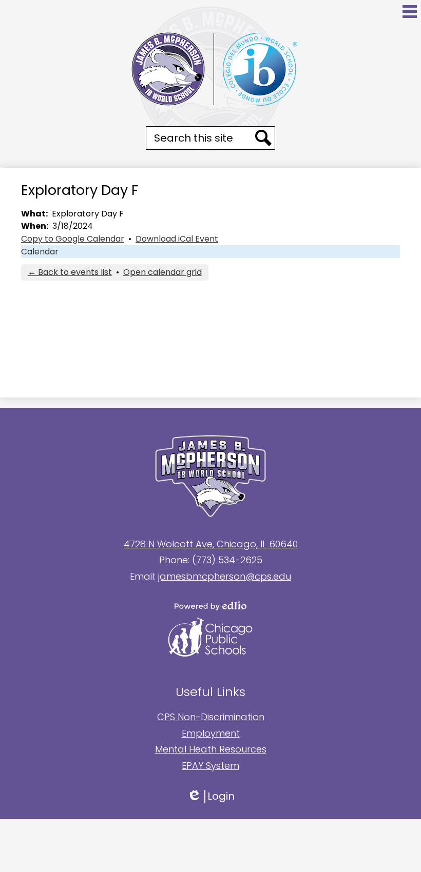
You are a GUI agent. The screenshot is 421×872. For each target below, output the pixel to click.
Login (211, 796)
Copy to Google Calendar (72, 239)
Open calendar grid (162, 272)
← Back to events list (70, 272)
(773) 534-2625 (227, 559)
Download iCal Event (177, 239)
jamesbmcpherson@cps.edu (224, 576)
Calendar (40, 251)
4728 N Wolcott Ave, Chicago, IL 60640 (211, 544)
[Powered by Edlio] (210, 606)
